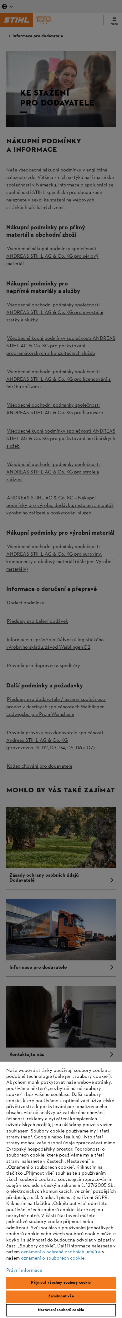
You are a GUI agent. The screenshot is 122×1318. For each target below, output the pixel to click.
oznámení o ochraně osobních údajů (59, 1252)
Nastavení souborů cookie (61, 1310)
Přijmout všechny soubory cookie (61, 1283)
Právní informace (24, 1270)
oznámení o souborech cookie (52, 1258)
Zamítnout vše (61, 1296)
